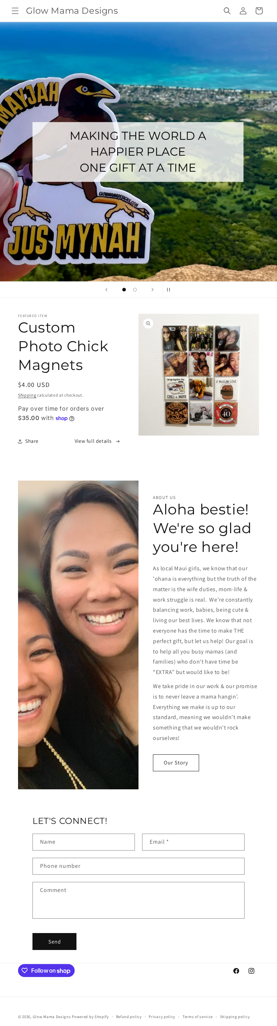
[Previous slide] (106, 290)
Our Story (176, 762)
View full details (93, 441)
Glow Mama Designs (52, 1016)
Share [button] (32, 441)
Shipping (27, 395)
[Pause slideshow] (171, 290)
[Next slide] (153, 290)
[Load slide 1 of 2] (124, 289)
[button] (15, 11)
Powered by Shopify (90, 1016)
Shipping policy (235, 1016)
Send (54, 941)
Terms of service (198, 1016)
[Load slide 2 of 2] (134, 289)
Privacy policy (162, 1016)
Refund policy (129, 1016)
